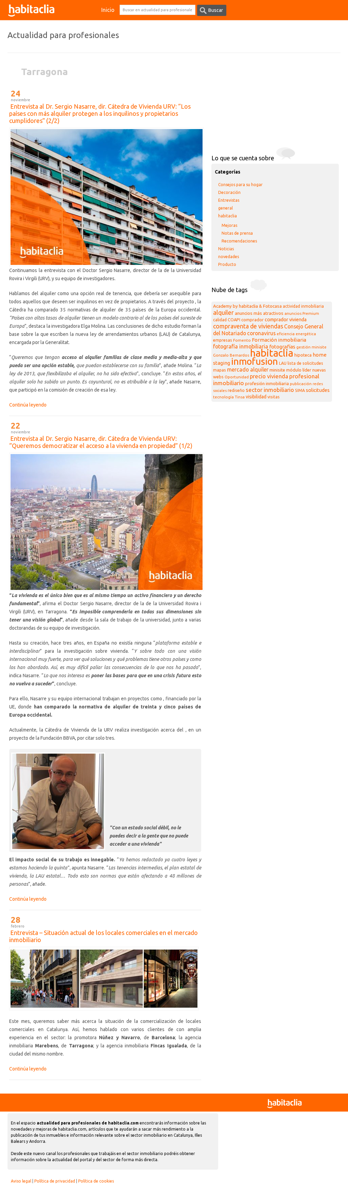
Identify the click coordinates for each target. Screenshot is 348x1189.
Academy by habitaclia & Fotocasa (247, 306)
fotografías (282, 346)
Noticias (226, 249)
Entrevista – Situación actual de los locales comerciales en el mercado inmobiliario (103, 936)
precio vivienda (269, 376)
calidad (220, 320)
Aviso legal (21, 1181)
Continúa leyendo (28, 405)
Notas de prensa (237, 233)
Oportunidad (237, 377)
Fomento (242, 340)
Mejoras (229, 225)
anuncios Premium (301, 313)
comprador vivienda (286, 319)
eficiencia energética (296, 333)
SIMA (300, 390)
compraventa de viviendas (248, 326)
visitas (273, 397)
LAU (282, 363)
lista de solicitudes (305, 363)
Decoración (229, 192)
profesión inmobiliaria (267, 383)
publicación (301, 383)
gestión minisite (311, 347)
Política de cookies (96, 1181)
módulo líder (298, 369)
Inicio (108, 10)
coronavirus (261, 333)
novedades (228, 256)
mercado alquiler (247, 369)
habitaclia (227, 216)
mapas (219, 370)
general (225, 208)
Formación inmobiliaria (279, 340)
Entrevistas (228, 200)
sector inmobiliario (270, 389)
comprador (252, 319)
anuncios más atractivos (259, 313)
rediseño (236, 390)
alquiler (223, 312)
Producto (227, 264)
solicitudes (318, 390)
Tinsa (240, 397)
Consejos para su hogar (240, 184)
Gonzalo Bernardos (231, 355)
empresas (222, 340)
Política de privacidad (54, 1181)
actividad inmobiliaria (303, 306)
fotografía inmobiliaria (240, 346)
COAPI (234, 319)
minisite (277, 370)
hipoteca (303, 355)
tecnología (223, 397)
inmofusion (254, 361)
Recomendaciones (239, 241)
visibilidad (256, 396)
